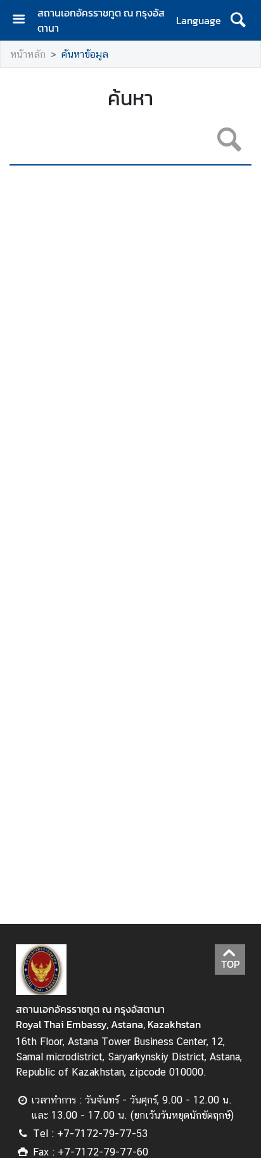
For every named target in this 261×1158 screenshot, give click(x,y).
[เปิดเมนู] (23, 20)
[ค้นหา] (237, 20)
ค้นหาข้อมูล (84, 54)
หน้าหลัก (28, 54)
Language (198, 20)
